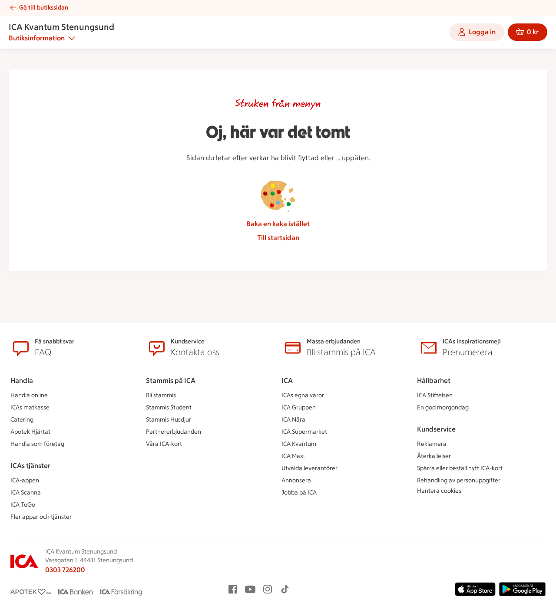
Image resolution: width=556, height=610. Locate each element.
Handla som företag (37, 444)
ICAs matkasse (30, 407)
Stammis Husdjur (168, 419)
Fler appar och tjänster (41, 517)
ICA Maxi (292, 456)
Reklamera (432, 444)
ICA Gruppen (298, 407)
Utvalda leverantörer (309, 468)
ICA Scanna (25, 492)
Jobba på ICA (299, 492)
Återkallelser (434, 456)
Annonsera (296, 480)
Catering (21, 419)
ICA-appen (24, 480)
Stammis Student (169, 407)
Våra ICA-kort (164, 444)
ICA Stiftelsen (435, 395)
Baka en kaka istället (278, 224)
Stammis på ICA (170, 380)
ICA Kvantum (298, 444)
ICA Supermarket (304, 431)
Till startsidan (278, 238)
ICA (287, 380)
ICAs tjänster (30, 466)
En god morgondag (443, 407)
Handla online (29, 395)
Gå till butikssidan (43, 7)
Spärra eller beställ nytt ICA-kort (460, 468)
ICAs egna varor (302, 395)
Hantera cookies (439, 491)
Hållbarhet (433, 380)
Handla (21, 380)
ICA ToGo (22, 504)
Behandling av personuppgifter (458, 480)
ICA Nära (293, 419)
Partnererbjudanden (173, 431)
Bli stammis (161, 395)
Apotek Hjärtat (30, 431)
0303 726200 (65, 570)
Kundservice (436, 429)
